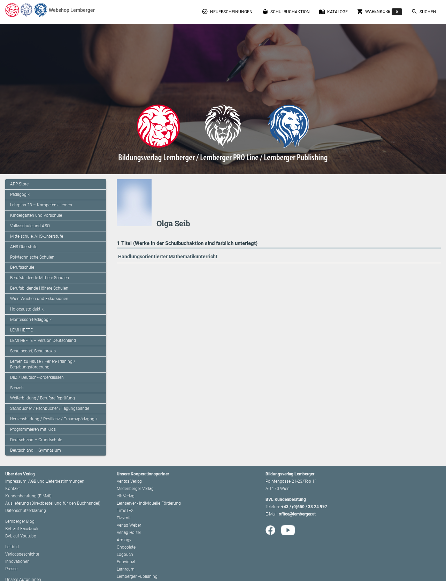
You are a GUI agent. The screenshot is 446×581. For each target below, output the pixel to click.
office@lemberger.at (297, 514)
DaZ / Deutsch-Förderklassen (37, 377)
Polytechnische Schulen (32, 257)
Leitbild (12, 546)
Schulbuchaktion (286, 11)
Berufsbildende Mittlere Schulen (39, 277)
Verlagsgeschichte (22, 554)
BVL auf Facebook (21, 528)
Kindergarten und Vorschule (36, 215)
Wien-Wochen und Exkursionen (39, 298)
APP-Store (19, 184)
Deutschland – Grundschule (36, 439)
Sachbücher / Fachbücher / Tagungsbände (49, 408)
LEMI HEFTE (21, 330)
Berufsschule (22, 267)
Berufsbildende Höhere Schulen (39, 288)
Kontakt (12, 488)
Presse (11, 568)
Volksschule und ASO (30, 225)
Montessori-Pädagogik (31, 319)
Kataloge (333, 11)
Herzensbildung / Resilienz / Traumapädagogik (54, 418)
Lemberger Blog (19, 521)
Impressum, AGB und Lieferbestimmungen (44, 481)
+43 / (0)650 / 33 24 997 (304, 506)
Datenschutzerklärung (25, 510)
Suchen (423, 11)
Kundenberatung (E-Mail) (28, 496)
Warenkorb (377, 11)
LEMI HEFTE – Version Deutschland (43, 340)
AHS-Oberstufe (23, 246)
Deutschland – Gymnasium (35, 450)
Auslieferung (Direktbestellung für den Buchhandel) (52, 503)
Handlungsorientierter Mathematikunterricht (167, 256)
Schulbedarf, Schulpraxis (33, 351)
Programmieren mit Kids (33, 429)
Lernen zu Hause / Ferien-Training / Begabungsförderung (42, 364)
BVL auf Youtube (20, 536)
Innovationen (17, 561)
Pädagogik (20, 194)
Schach (17, 387)
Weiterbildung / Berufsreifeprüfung (42, 398)
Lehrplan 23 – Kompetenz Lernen (41, 204)
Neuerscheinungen (227, 11)
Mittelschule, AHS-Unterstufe (36, 236)
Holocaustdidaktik (27, 309)
